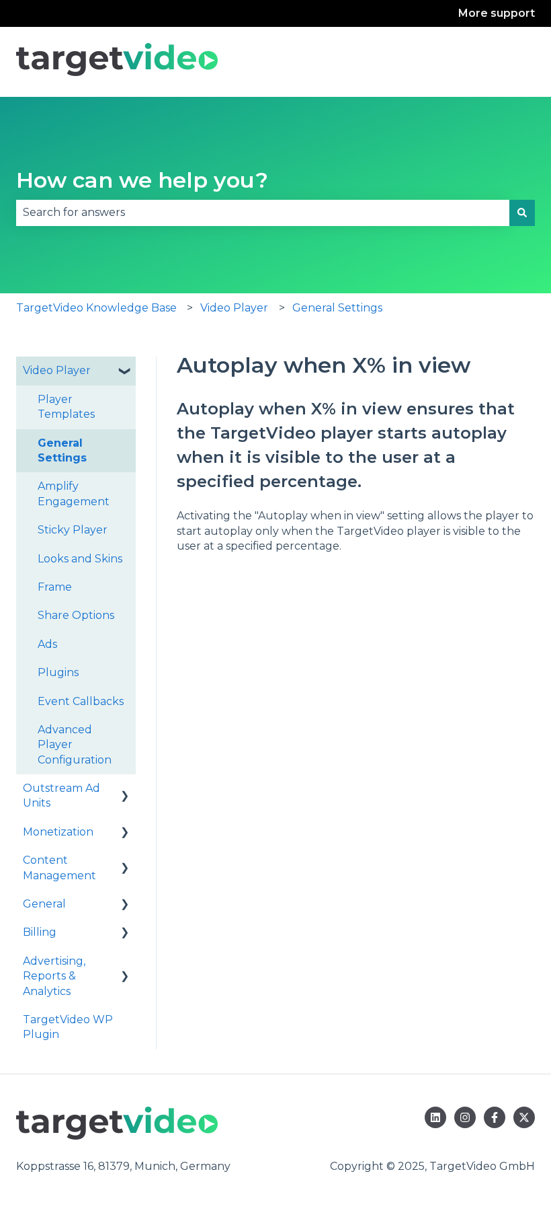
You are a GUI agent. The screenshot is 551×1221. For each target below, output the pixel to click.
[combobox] (262, 212)
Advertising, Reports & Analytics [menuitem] (54, 976)
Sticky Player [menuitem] (73, 529)
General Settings (337, 307)
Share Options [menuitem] (76, 615)
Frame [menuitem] (55, 587)
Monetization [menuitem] (58, 831)
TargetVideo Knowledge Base (96, 307)
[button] (125, 371)
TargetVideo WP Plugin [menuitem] (68, 1027)
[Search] (522, 212)
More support (496, 13)
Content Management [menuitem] (59, 867)
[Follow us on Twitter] (524, 1117)
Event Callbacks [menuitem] (81, 701)
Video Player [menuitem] (57, 370)
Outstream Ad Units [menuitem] (61, 795)
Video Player (234, 307)
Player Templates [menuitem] (66, 406)
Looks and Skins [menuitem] (80, 558)
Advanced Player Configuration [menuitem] (75, 744)
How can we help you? (142, 180)
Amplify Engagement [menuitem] (74, 493)
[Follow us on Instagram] (465, 1117)
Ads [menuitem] (47, 644)
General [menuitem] (44, 903)
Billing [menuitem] (39, 932)
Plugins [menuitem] (58, 672)
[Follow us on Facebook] (494, 1117)
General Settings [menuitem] (62, 450)
